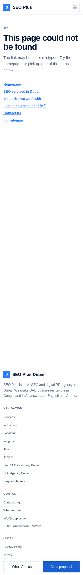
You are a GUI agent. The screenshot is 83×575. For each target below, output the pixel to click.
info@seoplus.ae (14, 518)
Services (9, 417)
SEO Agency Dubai (16, 473)
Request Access (14, 481)
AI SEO (8, 457)
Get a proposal (61, 567)
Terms (7, 555)
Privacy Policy (12, 547)
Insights (8, 441)
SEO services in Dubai (21, 91)
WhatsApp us (12, 510)
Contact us (12, 113)
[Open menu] (75, 7)
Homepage (12, 84)
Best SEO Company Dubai (21, 465)
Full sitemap (13, 120)
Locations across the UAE (24, 106)
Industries (10, 425)
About (7, 449)
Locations (9, 433)
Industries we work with (22, 99)
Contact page (12, 502)
